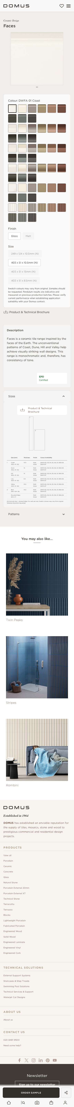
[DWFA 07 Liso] (12, 198)
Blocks (6, 915)
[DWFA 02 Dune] (22, 128)
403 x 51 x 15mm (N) (23, 271)
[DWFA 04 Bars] (42, 207)
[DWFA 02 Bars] (22, 207)
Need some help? (12, 1045)
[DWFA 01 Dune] (12, 128)
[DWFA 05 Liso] (51, 187)
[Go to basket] (51, 1103)
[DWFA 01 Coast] (12, 108)
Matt (28, 236)
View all (7, 855)
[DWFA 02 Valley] (22, 168)
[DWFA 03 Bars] (32, 207)
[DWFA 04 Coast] (42, 108)
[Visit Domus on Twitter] (26, 1060)
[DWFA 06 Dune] (61, 128)
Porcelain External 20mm (16, 888)
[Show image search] (37, 1103)
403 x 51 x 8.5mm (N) (24, 280)
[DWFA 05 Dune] (51, 128)
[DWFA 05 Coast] (51, 108)
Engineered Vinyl (12, 947)
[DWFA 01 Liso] (12, 187)
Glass (6, 877)
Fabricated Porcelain (14, 926)
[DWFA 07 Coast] (12, 118)
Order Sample (31, 1092)
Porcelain (8, 860)
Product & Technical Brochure (29, 312)
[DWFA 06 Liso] (61, 187)
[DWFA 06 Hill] (61, 148)
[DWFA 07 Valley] (12, 178)
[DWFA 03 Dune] (32, 128)
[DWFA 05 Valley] (51, 168)
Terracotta (8, 904)
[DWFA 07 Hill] (12, 158)
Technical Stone (11, 898)
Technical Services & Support (18, 991)
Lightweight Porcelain (14, 920)
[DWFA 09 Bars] (32, 217)
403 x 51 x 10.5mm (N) (24, 262)
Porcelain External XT (14, 893)
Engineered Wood (12, 931)
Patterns (13, 514)
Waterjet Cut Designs (14, 997)
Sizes (11, 396)
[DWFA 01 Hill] (12, 148)
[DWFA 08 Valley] (22, 178)
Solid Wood (9, 936)
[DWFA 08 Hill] (22, 158)
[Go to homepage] (9, 1103)
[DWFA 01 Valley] (12, 168)
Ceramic (7, 866)
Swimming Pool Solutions (16, 986)
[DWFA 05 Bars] (51, 207)
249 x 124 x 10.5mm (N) (25, 253)
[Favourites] (62, 6)
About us (8, 1019)
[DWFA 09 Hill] (32, 158)
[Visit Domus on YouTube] (55, 1060)
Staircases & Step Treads (16, 981)
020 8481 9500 (11, 1040)
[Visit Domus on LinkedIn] (41, 1060)
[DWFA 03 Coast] (32, 108)
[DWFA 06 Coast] (61, 108)
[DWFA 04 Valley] (42, 168)
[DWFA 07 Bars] (12, 217)
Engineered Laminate (14, 942)
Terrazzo (8, 909)
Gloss (14, 236)
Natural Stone (10, 882)
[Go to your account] (65, 1103)
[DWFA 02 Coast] (22, 108)
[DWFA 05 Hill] (51, 148)
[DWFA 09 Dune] (32, 138)
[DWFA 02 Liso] (22, 187)
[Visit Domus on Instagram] (33, 1060)
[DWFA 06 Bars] (61, 207)
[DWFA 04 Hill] (42, 148)
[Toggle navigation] (68, 5)
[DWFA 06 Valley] (61, 168)
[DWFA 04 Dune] (42, 128)
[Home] (16, 5)
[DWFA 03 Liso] (32, 187)
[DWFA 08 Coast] (22, 118)
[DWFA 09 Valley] (32, 178)
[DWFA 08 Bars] (22, 217)
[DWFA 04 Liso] (42, 187)
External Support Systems (16, 975)
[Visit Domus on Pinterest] (48, 1060)
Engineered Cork (12, 953)
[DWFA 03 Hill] (32, 148)
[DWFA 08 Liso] (22, 198)
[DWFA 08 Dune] (22, 138)
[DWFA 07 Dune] (12, 138)
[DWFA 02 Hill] (22, 148)
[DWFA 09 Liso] (32, 198)
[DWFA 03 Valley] (32, 168)
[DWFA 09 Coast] (32, 118)
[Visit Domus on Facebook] (19, 1060)
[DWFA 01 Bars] (12, 207)
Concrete (8, 871)
